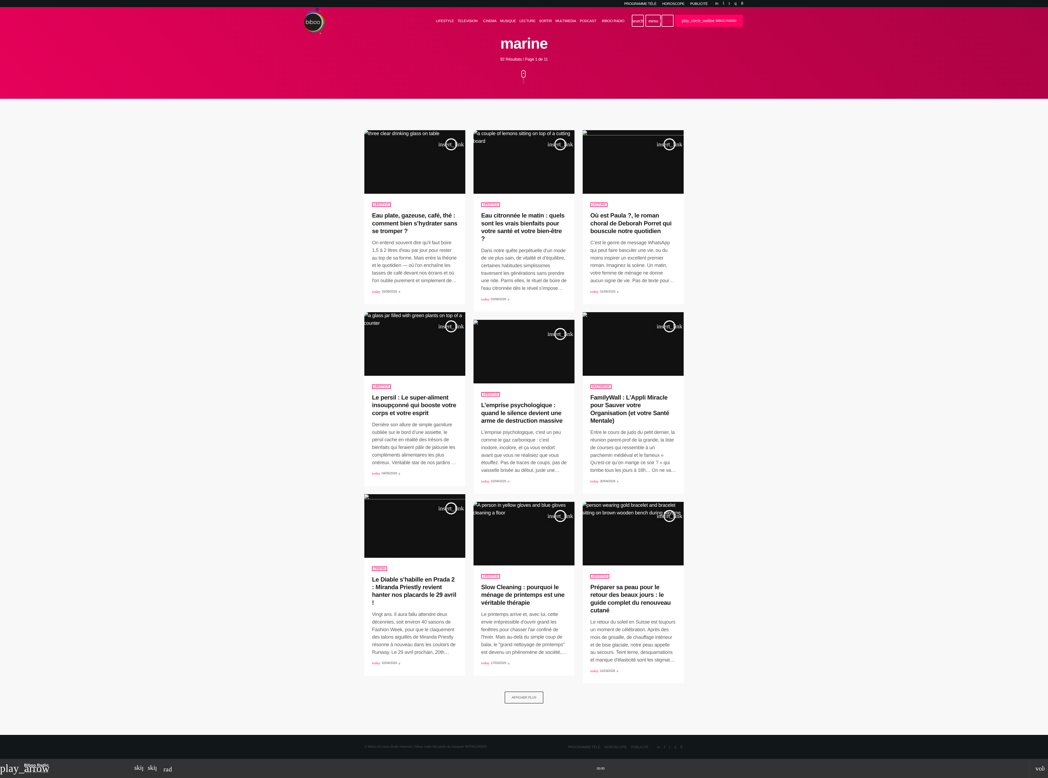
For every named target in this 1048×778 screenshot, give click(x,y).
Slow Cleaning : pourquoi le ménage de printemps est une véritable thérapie (522, 595)
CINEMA (379, 568)
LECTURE (599, 204)
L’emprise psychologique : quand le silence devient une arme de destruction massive (521, 413)
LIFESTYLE (381, 204)
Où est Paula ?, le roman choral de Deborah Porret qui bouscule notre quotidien (630, 223)
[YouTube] (716, 3)
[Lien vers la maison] (313, 20)
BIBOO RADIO (709, 20)
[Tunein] (723, 3)
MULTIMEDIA (601, 386)
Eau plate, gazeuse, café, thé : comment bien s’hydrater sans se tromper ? (414, 223)
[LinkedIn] (729, 3)
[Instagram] (735, 3)
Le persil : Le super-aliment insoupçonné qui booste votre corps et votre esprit (414, 405)
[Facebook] (742, 3)
